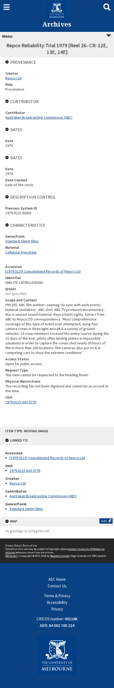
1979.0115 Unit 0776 (25, 470)
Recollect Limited (59, 556)
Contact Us (57, 585)
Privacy (57, 609)
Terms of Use (30, 545)
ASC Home (57, 579)
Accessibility (57, 602)
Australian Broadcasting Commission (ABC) (43, 496)
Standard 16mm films (26, 508)
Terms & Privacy (57, 595)
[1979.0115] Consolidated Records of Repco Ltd (47, 457)
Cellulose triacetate (21, 252)
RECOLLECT (11, 556)
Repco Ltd (18, 483)
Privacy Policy (13, 545)
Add (104, 521)
